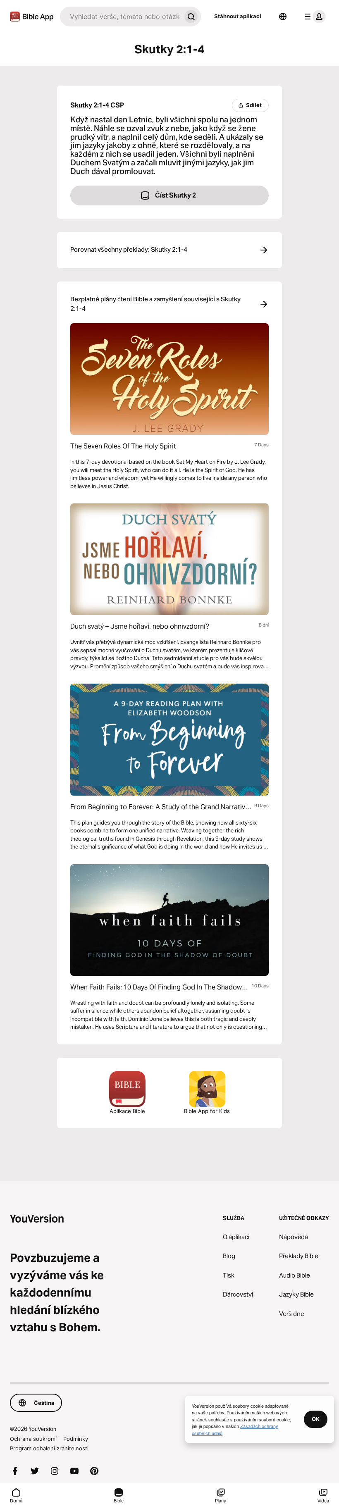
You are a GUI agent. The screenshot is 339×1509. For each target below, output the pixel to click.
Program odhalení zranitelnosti (49, 1448)
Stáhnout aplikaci (237, 16)
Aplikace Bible (127, 1111)
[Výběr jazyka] (283, 16)
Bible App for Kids (207, 1111)
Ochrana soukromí (33, 1438)
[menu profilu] (313, 16)
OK (316, 1419)
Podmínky (75, 1438)
